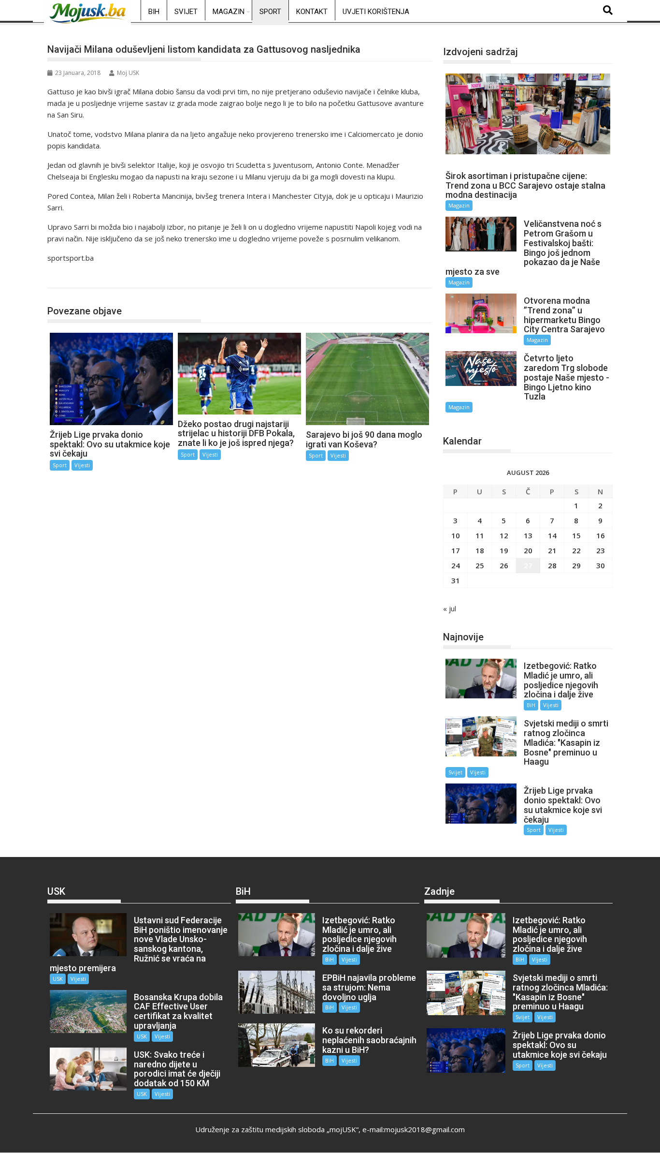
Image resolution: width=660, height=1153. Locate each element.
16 (600, 535)
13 (528, 535)
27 (528, 565)
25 (479, 565)
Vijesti (82, 465)
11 (479, 535)
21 (552, 550)
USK (58, 978)
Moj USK (128, 73)
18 (479, 550)
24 (455, 565)
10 (455, 535)
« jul (449, 608)
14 (552, 535)
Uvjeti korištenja (376, 11)
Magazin (228, 11)
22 (576, 550)
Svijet (186, 11)
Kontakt (312, 11)
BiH (153, 11)
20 (528, 550)
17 (455, 550)
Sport (270, 11)
